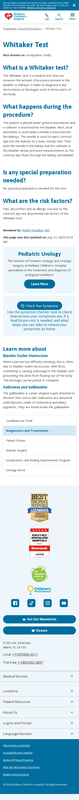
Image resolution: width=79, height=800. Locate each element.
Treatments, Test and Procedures (22, 28)
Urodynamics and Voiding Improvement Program (38, 460)
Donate (41, 630)
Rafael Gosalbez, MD (36, 230)
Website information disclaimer (41, 7)
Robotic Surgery (16, 450)
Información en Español (16, 745)
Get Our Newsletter (42, 619)
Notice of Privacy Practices (18, 760)
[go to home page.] (21, 16)
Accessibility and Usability (18, 752)
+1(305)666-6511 (25, 654)
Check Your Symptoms (41, 306)
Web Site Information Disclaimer (21, 767)
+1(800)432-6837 (30, 662)
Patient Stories (15, 440)
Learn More (39, 284)
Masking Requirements (16, 774)
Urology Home (15, 470)
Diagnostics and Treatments (27, 431)
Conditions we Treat (19, 421)
